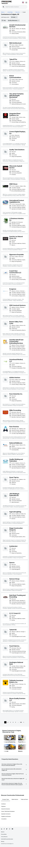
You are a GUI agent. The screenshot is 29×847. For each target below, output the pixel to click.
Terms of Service (4, 836)
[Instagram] (9, 829)
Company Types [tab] (5, 799)
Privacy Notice (4, 834)
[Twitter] (6, 829)
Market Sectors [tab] (15, 799)
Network (5, 3)
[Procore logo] (7, 1)
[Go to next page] (24, 722)
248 (21, 722)
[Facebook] (4, 829)
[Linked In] (1, 829)
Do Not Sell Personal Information (7, 839)
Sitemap (2, 841)
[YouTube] (12, 828)
